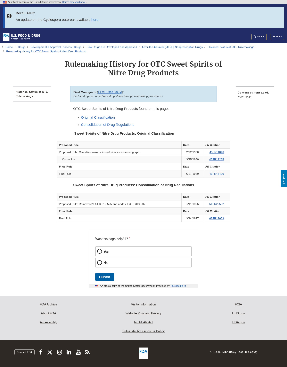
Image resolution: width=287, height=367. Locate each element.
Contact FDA (24, 352)
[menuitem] (255, 96)
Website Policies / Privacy (143, 313)
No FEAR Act (143, 322)
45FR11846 (216, 152)
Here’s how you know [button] (74, 2)
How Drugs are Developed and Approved (111, 47)
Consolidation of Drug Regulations (107, 125)
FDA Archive (48, 304)
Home (9, 47)
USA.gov (238, 322)
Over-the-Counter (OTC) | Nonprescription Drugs (172, 47)
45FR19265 (216, 159)
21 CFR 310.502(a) (110, 92)
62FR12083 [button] (216, 218)
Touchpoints (176, 286)
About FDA (48, 313)
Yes (106, 251)
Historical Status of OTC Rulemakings (231, 47)
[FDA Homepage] (21, 36)
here (94, 20)
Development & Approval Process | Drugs (55, 47)
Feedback (283, 178)
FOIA (238, 304)
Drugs (21, 47)
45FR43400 (216, 173)
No (105, 262)
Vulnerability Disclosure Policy (143, 331)
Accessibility (48, 322)
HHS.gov (238, 313)
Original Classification (98, 117)
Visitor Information (143, 304)
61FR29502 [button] (216, 204)
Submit (104, 276)
